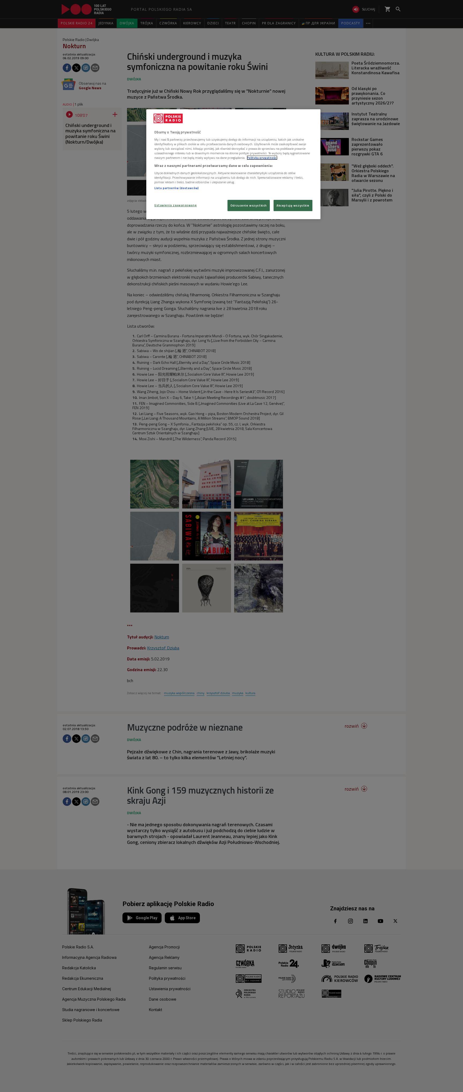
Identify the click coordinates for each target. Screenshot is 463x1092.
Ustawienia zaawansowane (175, 205)
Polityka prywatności (262, 157)
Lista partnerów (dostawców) (176, 188)
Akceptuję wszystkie (293, 205)
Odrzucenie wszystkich (248, 205)
